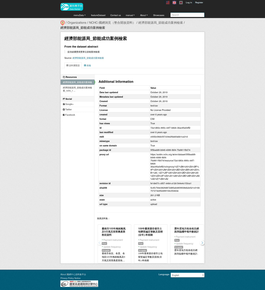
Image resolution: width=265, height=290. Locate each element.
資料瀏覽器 (74, 65)
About (143, 15)
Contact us (115, 15)
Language (164, 274)
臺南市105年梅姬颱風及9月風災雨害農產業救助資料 (114, 232)
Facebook (70, 114)
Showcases (158, 15)
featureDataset (98, 15)
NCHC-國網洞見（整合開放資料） (112, 22)
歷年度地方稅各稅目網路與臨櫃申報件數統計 (186, 230)
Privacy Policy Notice (70, 278)
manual (129, 15)
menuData (79, 15)
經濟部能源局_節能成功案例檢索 (160, 22)
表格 (88, 65)
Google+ (69, 104)
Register (199, 2)
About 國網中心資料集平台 (73, 274)
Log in (189, 2)
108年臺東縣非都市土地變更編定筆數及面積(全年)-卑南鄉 (150, 232)
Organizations (76, 22)
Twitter (68, 109)
